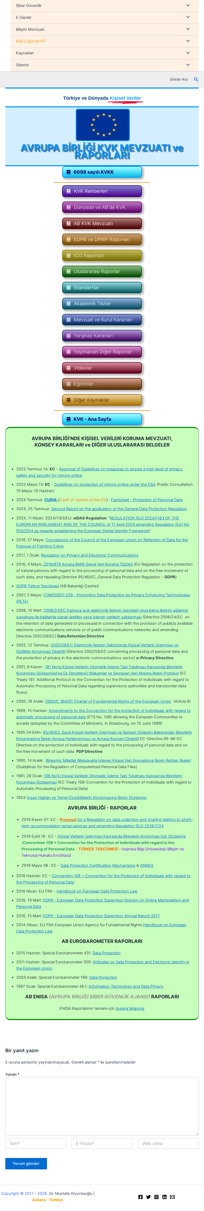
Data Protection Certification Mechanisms (98, 865)
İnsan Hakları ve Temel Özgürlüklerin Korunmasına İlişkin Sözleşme (86, 797)
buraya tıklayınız (130, 1008)
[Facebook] (140, 1197)
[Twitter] (148, 1197)
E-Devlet (23, 17)
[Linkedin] (164, 1197)
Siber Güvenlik (28, 5)
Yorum (12, 1074)
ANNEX (146, 865)
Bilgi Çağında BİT (31, 41)
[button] (102, 172)
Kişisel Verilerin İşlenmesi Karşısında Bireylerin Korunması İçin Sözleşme (122, 836)
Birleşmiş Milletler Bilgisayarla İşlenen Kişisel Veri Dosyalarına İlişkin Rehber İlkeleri (118, 760)
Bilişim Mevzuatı (30, 29)
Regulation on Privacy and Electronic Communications (89, 555)
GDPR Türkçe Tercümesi (37, 586)
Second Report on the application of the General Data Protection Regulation (119, 508)
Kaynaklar (25, 53)
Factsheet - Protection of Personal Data (146, 499)
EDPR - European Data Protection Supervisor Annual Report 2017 (101, 915)
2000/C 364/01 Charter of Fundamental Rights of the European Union (108, 701)
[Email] (172, 1197)
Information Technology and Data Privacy (125, 986)
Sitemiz (22, 65)
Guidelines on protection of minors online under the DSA (105, 484)
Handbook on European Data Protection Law (97, 891)
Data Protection (107, 953)
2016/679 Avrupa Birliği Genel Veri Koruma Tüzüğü (87, 564)
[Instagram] (156, 1197)
